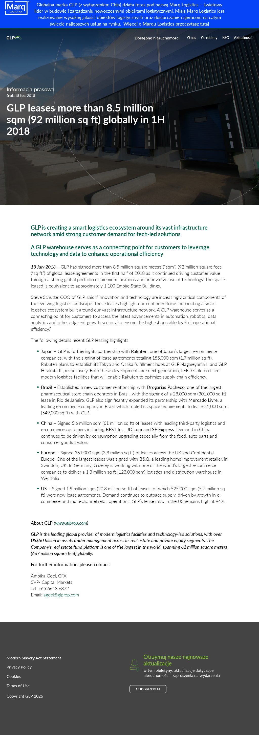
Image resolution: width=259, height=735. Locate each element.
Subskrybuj (148, 689)
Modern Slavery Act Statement (34, 658)
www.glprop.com (71, 523)
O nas (191, 37)
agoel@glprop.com (61, 594)
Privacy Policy (19, 667)
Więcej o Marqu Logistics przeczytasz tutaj (166, 23)
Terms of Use (18, 685)
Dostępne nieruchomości (157, 38)
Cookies (14, 676)
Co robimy (209, 37)
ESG (225, 37)
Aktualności (243, 37)
